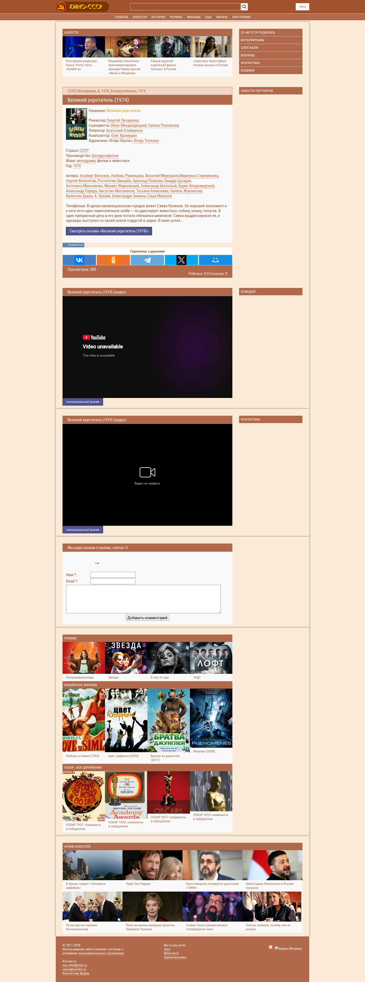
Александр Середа (81, 190)
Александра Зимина (129, 195)
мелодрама (86, 160)
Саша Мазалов (159, 195)
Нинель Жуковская (186, 190)
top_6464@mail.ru (75, 965)
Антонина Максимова (84, 185)
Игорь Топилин (146, 140)
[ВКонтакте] (79, 260)
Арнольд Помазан (148, 180)
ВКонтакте (171, 953)
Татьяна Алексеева (152, 190)
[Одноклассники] (113, 260)
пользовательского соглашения (101, 953)
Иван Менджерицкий (129, 125)
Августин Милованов (117, 190)
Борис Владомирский (196, 185)
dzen (167, 949)
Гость (302, 6)
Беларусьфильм (105, 155)
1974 (105, 91)
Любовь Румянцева (127, 175)
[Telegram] (147, 260)
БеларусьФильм (123, 91)
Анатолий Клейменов (124, 130)
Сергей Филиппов (81, 180)
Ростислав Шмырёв (114, 180)
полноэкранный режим (82, 402)
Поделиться (75, 244)
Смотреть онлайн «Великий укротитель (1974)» (109, 231)
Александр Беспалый (159, 185)
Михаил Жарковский (121, 185)
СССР (72, 91)
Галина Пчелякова (163, 125)
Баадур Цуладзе (178, 180)
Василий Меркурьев (162, 175)
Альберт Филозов (94, 175)
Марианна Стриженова (199, 175)
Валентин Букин (79, 195)
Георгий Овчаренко (123, 120)
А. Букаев (102, 195)
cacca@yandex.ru (74, 969)
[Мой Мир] (215, 260)
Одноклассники (175, 957)
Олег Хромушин (124, 135)
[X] (181, 260)
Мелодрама (86, 91)
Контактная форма (76, 973)
